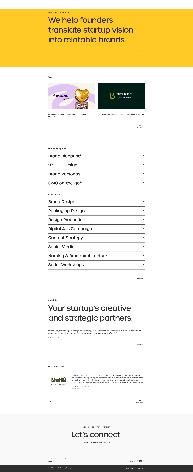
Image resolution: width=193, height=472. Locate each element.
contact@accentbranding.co (96, 442)
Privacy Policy (130, 468)
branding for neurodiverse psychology (74, 115)
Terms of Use (141, 468)
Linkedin (51, 461)
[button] (96, 156)
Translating (102, 115)
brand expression (137, 115)
